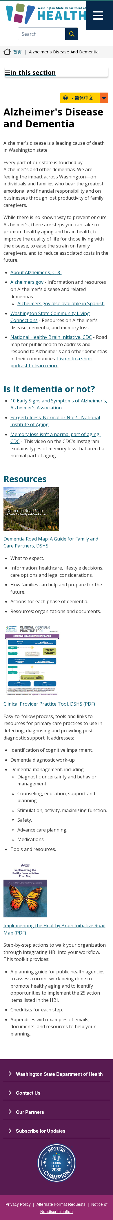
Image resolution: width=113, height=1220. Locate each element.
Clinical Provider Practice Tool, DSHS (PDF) (49, 704)
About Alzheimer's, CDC (36, 272)
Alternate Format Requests (61, 1204)
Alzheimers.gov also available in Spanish (61, 303)
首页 (17, 52)
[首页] (45, 13)
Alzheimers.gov (26, 282)
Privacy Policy (18, 1204)
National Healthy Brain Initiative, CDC (51, 337)
